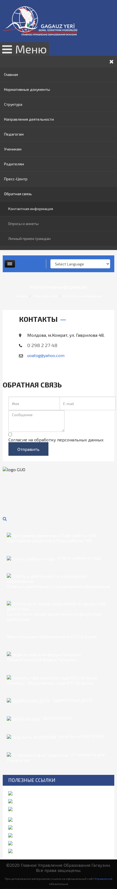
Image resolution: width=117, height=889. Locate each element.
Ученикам (12, 149)
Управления (103, 878)
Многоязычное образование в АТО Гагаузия (52, 636)
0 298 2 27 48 (42, 345)
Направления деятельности (29, 119)
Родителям (14, 164)
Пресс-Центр (15, 178)
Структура (13, 104)
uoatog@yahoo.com (45, 355)
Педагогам (14, 134)
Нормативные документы (27, 89)
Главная (11, 74)
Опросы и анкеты (23, 223)
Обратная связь (18, 193)
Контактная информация (30, 208)
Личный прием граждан (29, 238)
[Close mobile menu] (111, 61)
